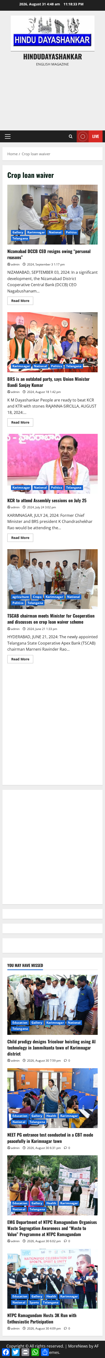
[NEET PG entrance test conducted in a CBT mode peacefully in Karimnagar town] (52, 1098)
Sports (34, 1302)
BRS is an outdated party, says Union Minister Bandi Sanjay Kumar (52, 342)
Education (19, 1023)
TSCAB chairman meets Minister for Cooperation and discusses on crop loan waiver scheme (52, 579)
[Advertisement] (52, 96)
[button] (7, 136)
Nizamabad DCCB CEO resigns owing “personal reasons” (52, 215)
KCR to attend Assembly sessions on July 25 (52, 464)
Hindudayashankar (52, 56)
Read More (22, 301)
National (55, 232)
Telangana (20, 238)
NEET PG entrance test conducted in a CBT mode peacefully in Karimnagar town (50, 1137)
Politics (71, 232)
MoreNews (78, 1346)
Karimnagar (36, 232)
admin (15, 264)
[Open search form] (71, 136)
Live (95, 136)
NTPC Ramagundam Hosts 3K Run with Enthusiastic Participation (41, 1318)
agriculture (20, 597)
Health (51, 1116)
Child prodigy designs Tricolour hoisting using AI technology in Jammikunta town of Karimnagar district (51, 1047)
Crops (37, 597)
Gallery (17, 232)
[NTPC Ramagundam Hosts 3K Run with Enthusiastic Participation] (52, 1279)
